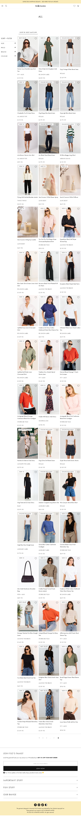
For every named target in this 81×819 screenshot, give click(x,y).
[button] (8, 43)
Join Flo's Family (13, 753)
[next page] (58, 738)
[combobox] (28, 32)
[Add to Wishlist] (35, 38)
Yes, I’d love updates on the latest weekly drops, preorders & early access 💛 (24, 773)
